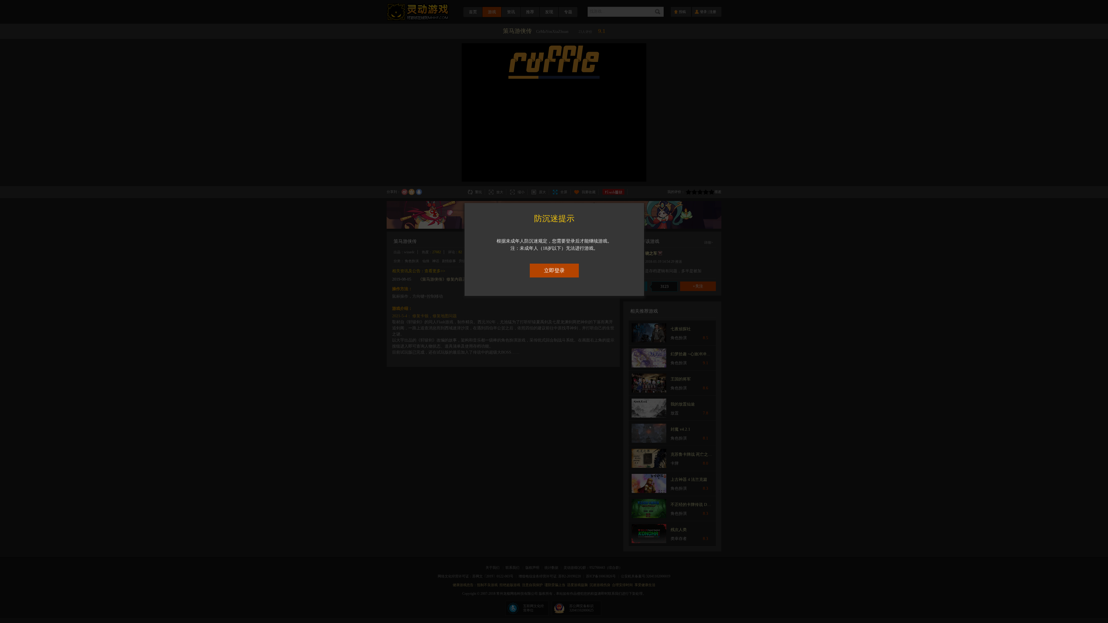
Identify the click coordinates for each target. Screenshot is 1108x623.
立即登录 (554, 270)
